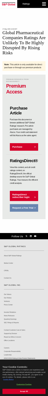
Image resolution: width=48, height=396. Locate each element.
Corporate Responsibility (12, 351)
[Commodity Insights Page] (26, 236)
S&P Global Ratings (15, 246)
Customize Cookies (24, 384)
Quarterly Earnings (10, 319)
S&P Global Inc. (12, 285)
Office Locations (9, 340)
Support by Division (10, 333)
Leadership (8, 355)
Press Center (8, 305)
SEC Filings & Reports (11, 322)
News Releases (9, 316)
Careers (6, 348)
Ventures (7, 301)
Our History (7, 298)
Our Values (7, 294)
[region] (24, 378)
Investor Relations (10, 312)
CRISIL (6, 270)
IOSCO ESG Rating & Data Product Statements (19, 358)
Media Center (8, 263)
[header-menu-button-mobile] (44, 4)
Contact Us (7, 278)
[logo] (8, 3)
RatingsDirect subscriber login (21, 195)
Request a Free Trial (22, 208)
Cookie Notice (8, 379)
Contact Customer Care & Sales (14, 330)
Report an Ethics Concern (12, 337)
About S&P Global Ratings (13, 256)
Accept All (24, 391)
